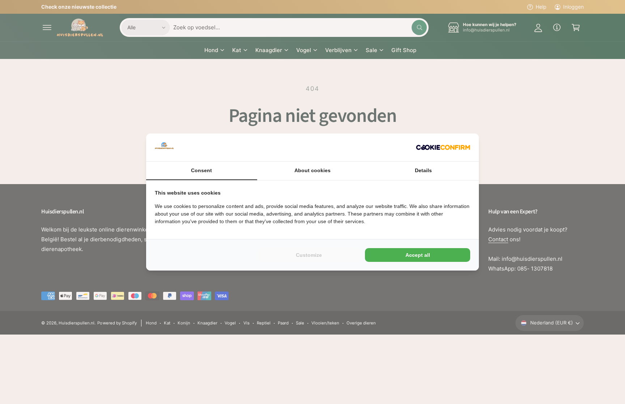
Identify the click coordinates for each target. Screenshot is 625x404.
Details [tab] (423, 170)
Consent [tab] (201, 170)
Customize (309, 255)
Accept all (417, 255)
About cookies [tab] (312, 170)
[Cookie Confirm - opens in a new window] (443, 147)
